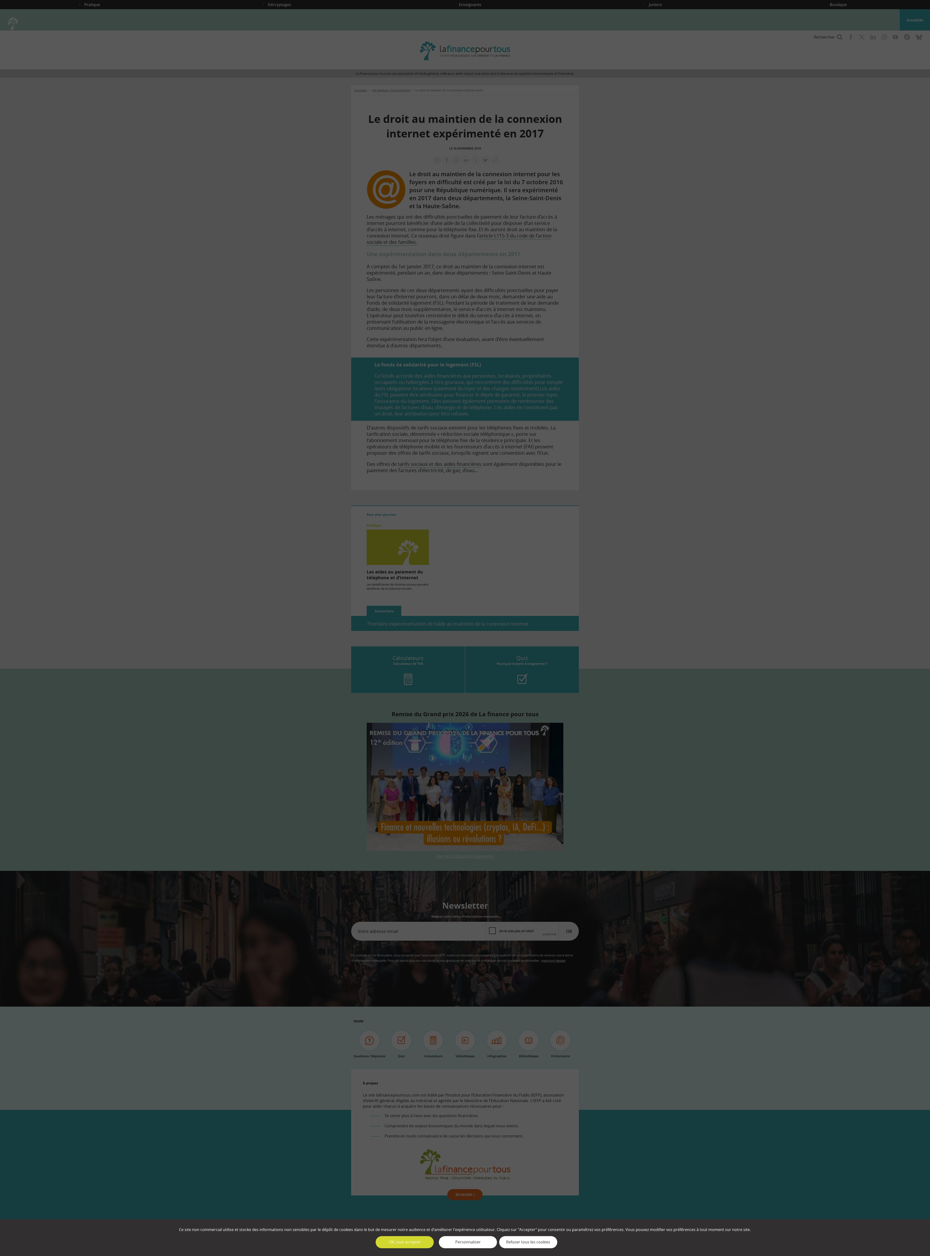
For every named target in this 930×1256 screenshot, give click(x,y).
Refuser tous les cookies (528, 1242)
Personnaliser (468, 1242)
